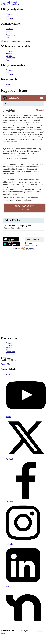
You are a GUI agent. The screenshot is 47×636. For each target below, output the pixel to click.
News (8, 37)
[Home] (10, 4)
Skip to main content (9, 2)
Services (9, 31)
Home (8, 84)
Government (10, 35)
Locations (9, 29)
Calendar (9, 14)
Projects (9, 33)
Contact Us (10, 19)
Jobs (7, 16)
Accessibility (11, 354)
